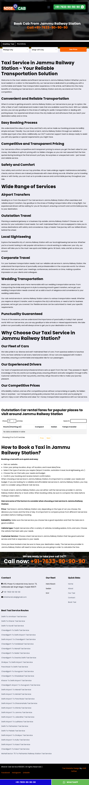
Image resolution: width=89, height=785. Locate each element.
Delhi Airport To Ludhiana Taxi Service (17, 721)
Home (70, 584)
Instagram (16, 772)
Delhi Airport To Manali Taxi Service (16, 689)
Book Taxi (72, 602)
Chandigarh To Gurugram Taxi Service (17, 671)
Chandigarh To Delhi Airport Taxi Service (18, 635)
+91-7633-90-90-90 (26, 782)
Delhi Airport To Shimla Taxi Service (16, 708)
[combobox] (15, 49)
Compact (39, 427)
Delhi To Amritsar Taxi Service (14, 616)
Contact (71, 597)
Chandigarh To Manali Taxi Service (15, 648)
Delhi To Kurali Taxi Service (12, 625)
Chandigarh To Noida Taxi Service (15, 653)
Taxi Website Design (70, 768)
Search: (66, 421)
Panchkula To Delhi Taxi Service (14, 667)
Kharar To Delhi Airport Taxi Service (16, 680)
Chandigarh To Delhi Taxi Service (15, 630)
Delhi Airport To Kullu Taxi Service (15, 740)
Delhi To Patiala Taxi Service (13, 730)
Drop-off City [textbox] (38, 49)
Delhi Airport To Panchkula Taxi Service (18, 699)
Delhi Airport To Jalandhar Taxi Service (17, 717)
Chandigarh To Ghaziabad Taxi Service (17, 676)
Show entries (12, 421)
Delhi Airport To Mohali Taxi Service (16, 694)
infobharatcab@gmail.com (15, 597)
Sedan (54, 427)
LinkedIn (26, 772)
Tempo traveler (69, 427)
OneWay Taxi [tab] (8, 44)
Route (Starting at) (12, 427)
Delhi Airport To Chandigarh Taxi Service (18, 639)
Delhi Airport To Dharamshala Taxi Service (19, 703)
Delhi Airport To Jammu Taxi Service (16, 712)
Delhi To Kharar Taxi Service (13, 621)
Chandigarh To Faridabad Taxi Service (17, 644)
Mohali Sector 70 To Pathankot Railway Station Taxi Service (26, 753)
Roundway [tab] (21, 44)
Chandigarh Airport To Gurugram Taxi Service (20, 685)
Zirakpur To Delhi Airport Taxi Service (17, 662)
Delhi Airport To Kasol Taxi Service (15, 744)
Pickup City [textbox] (8, 49)
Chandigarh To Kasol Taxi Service (15, 749)
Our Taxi (71, 593)
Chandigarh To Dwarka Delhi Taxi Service (18, 657)
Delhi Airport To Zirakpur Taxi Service (17, 735)
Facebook (5, 772)
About (70, 588)
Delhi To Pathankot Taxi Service (14, 726)
